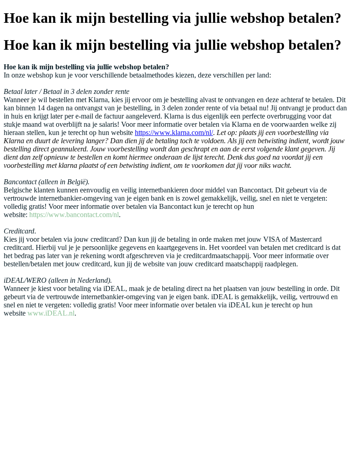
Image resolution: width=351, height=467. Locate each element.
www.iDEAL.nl (50, 313)
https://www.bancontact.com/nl (74, 214)
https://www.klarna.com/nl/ (174, 132)
